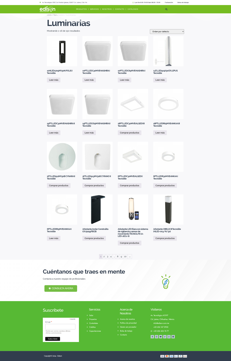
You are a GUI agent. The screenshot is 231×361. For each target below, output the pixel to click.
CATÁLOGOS (133, 9)
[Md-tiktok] (165, 336)
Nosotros (107, 9)
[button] (166, 9)
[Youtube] (160, 336)
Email (48, 322)
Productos (81, 9)
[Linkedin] (173, 336)
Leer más (53, 80)
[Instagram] (156, 336)
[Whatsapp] (169, 336)
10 (125, 256)
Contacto (119, 9)
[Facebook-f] (152, 336)
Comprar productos (129, 132)
